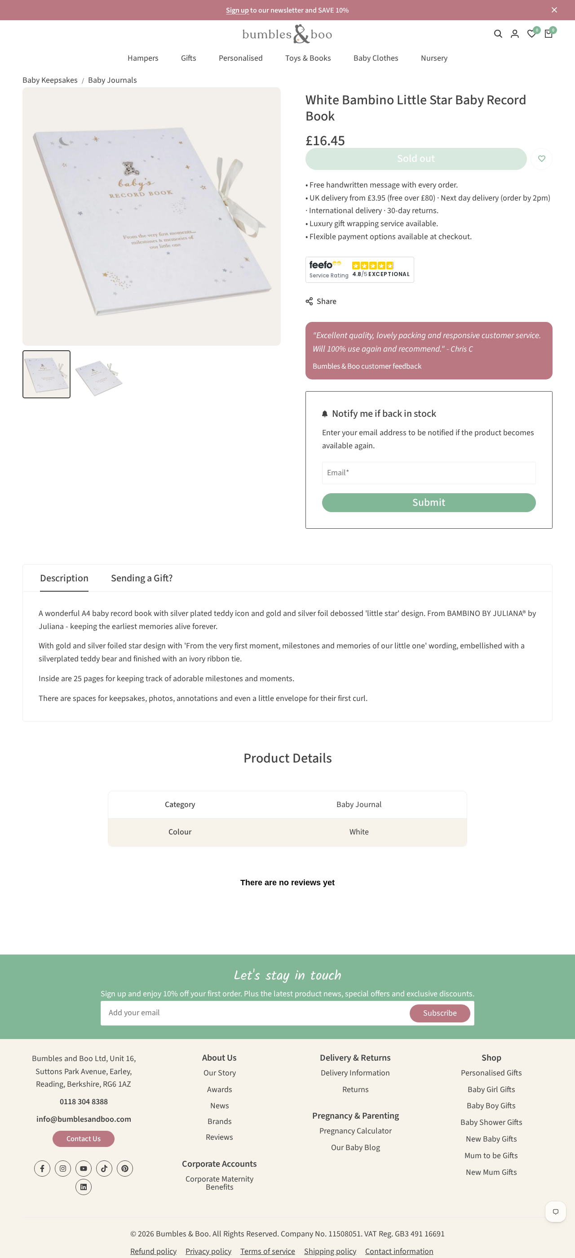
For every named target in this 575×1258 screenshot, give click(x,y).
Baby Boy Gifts (491, 1106)
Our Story (219, 1074)
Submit (428, 502)
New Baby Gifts (491, 1140)
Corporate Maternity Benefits (219, 1184)
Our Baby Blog (355, 1148)
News (219, 1106)
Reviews (219, 1138)
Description (64, 578)
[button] (542, 159)
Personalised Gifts (491, 1074)
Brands (220, 1122)
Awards (219, 1090)
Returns (355, 1090)
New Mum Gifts (491, 1173)
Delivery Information (355, 1074)
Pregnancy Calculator (355, 1132)
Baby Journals (112, 80)
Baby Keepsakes (50, 80)
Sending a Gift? (142, 578)
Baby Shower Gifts (491, 1123)
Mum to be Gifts (491, 1156)
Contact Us (83, 1138)
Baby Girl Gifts (491, 1090)
